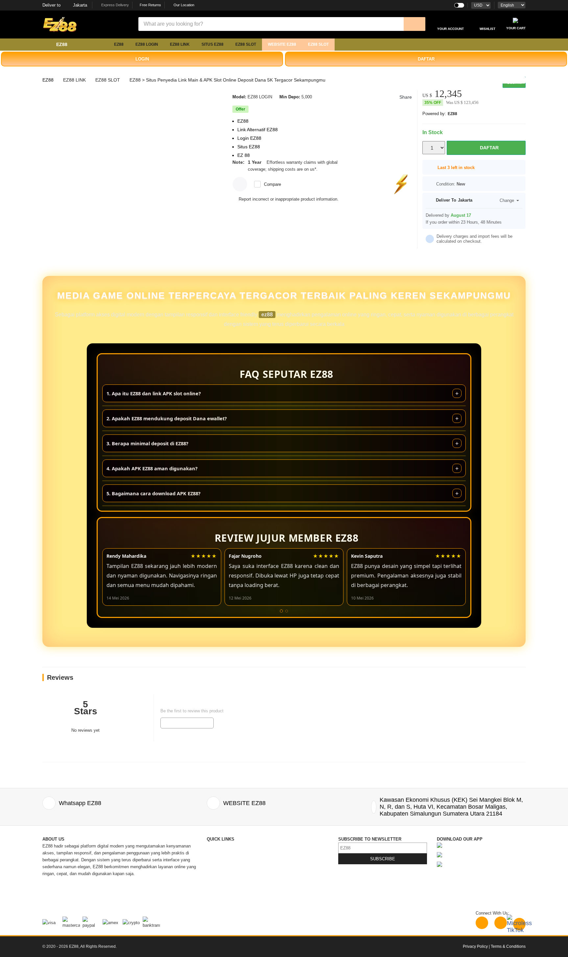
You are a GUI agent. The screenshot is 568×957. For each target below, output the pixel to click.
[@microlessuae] (482, 923)
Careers (214, 887)
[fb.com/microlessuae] (500, 923)
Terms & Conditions (287, 873)
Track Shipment (222, 859)
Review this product (187, 722)
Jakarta (64, 5)
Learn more (329, 169)
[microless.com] (90, 24)
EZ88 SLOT (245, 44)
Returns (214, 873)
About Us (216, 852)
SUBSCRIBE (382, 858)
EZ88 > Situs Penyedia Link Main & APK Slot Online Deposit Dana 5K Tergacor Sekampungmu (227, 80)
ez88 (267, 314)
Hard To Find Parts (286, 852)
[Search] (414, 24)
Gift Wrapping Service (289, 859)
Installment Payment (226, 901)
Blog (273, 846)
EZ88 (119, 44)
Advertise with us (285, 880)
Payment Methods (224, 894)
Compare (272, 184)
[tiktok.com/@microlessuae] (519, 924)
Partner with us (283, 887)
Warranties (217, 880)
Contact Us (217, 846)
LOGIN (142, 59)
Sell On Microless (285, 894)
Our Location (184, 5)
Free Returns (150, 5)
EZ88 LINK (180, 44)
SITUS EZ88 (212, 44)
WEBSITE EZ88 (282, 44)
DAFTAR (426, 59)
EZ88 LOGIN (146, 44)
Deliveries (216, 866)
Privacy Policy (282, 866)
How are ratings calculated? (80, 749)
